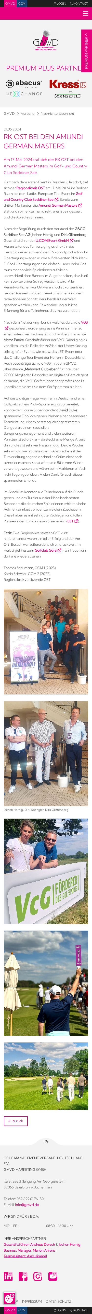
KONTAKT (79, 3)
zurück (17, 1121)
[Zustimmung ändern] (9, 1298)
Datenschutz (58, 1301)
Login (60, 3)
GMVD (10, 3)
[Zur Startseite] (46, 39)
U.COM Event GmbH (52, 240)
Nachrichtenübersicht (57, 113)
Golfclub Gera (45, 550)
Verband (28, 113)
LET (70, 521)
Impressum (32, 1301)
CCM (22, 3)
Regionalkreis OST (30, 188)
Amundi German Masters (58, 205)
